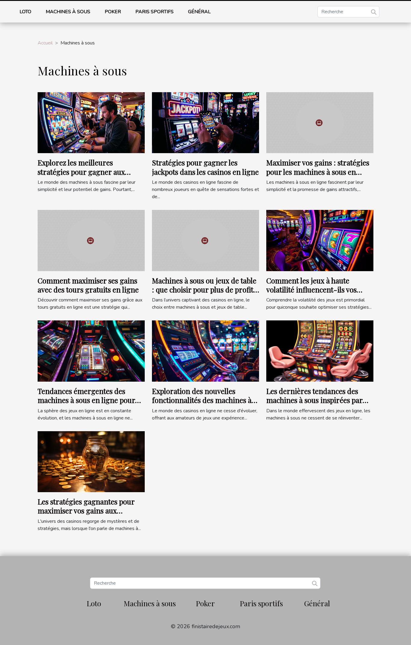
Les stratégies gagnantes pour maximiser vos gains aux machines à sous (86, 511)
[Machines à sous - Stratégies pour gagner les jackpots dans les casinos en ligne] (205, 122)
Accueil (45, 43)
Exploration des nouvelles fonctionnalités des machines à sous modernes (202, 400)
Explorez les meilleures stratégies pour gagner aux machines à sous (81, 172)
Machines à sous (68, 11)
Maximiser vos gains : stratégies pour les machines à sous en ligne (317, 172)
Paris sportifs (154, 11)
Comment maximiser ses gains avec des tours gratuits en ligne (88, 285)
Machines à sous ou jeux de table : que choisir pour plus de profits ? (204, 290)
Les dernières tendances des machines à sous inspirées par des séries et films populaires (314, 400)
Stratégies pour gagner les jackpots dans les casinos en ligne (205, 167)
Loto (25, 11)
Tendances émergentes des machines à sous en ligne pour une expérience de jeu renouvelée (86, 404)
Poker (113, 11)
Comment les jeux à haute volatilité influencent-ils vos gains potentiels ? (311, 290)
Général (199, 11)
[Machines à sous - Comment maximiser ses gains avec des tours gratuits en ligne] (91, 240)
